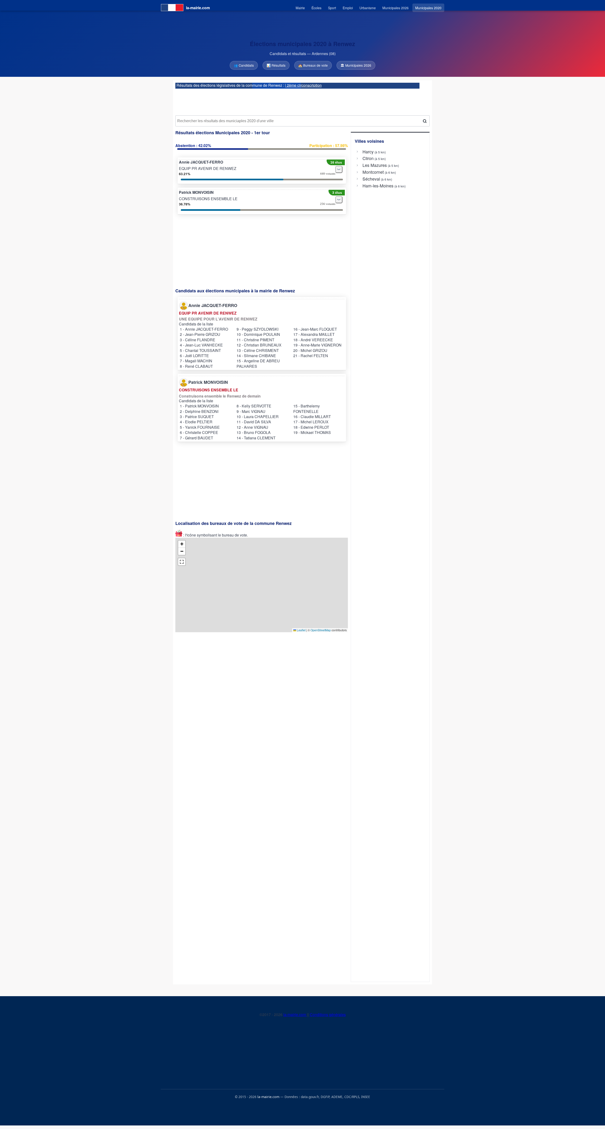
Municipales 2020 (428, 7)
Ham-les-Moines (378, 186)
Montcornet (373, 172)
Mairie (300, 7)
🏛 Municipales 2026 (356, 65)
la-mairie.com (295, 1014)
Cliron (368, 158)
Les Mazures (375, 165)
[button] (181, 544)
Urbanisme (367, 7)
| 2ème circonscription (303, 85)
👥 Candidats (244, 65)
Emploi (348, 7)
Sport (332, 7)
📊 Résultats (276, 65)
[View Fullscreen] (181, 561)
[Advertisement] (302, 100)
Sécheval (371, 179)
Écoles (316, 7)
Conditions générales (328, 1014)
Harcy (368, 152)
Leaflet (301, 630)
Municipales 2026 (395, 7)
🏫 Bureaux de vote (313, 65)
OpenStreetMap (321, 630)
